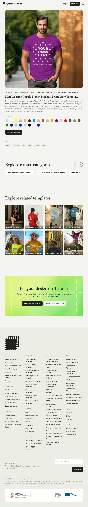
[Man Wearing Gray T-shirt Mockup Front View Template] (74, 120)
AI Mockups (9, 362)
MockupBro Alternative (74, 394)
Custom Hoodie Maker (53, 421)
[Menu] (83, 4)
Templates (8, 92)
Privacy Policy (71, 431)
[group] (44, 172)
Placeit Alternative (72, 362)
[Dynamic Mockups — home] (12, 4)
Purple (37, 145)
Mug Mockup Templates (33, 381)
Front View (16, 145)
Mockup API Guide (52, 381)
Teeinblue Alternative (73, 401)
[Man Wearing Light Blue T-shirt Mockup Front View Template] (25, 125)
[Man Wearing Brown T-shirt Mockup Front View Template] (43, 120)
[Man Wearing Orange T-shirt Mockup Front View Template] (52, 120)
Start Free (74, 4)
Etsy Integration (10, 396)
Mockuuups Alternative (74, 397)
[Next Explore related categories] (81, 164)
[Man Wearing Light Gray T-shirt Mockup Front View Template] (20, 120)
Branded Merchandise (53, 410)
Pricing (7, 381)
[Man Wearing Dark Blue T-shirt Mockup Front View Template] (20, 125)
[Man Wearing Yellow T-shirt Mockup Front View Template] (16, 120)
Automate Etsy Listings (54, 433)
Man (24, 145)
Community (29, 425)
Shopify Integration (11, 393)
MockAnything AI (11, 369)
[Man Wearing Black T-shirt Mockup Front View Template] (29, 125)
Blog (27, 412)
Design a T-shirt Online (54, 418)
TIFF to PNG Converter (33, 444)
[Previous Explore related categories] (75, 164)
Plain (29, 145)
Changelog (29, 419)
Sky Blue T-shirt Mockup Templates (52, 172)
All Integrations (10, 390)
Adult (8, 145)
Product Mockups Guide (54, 395)
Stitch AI (8, 372)
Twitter (68, 416)
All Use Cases (10, 415)
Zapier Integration (11, 406)
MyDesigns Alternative (73, 377)
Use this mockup (14, 132)
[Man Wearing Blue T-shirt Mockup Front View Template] (38, 125)
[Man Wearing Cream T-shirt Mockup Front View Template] (11, 120)
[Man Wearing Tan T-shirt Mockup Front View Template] (38, 120)
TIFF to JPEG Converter (33, 440)
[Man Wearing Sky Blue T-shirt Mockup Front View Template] (16, 125)
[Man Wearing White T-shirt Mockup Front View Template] (34, 125)
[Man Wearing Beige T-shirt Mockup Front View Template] (47, 120)
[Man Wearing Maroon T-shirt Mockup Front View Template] (29, 120)
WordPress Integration (12, 400)
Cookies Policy (71, 435)
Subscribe (77, 469)
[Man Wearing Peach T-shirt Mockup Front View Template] (25, 120)
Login (65, 4)
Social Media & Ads (11, 421)
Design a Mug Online (53, 425)
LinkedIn (69, 419)
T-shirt (44, 145)
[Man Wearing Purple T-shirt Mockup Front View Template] (56, 120)
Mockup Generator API (13, 366)
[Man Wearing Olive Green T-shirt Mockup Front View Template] (79, 120)
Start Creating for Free (32, 303)
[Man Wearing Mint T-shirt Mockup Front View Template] (7, 120)
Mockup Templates (11, 359)
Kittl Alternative (71, 380)
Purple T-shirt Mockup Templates (24, 92)
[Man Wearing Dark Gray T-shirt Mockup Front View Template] (70, 120)
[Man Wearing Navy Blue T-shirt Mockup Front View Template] (11, 125)
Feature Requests (31, 415)
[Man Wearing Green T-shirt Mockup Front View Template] (7, 125)
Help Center (29, 428)
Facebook (69, 413)
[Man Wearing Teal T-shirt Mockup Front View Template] (34, 120)
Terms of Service (72, 428)
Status (27, 422)
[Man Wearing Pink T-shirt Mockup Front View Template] (61, 120)
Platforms (8, 418)
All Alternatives (71, 359)
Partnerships (29, 431)
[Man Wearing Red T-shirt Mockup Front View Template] (65, 120)
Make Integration (10, 403)
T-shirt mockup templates (52, 104)
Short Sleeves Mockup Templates (19, 172)
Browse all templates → (55, 303)
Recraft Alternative (72, 404)
